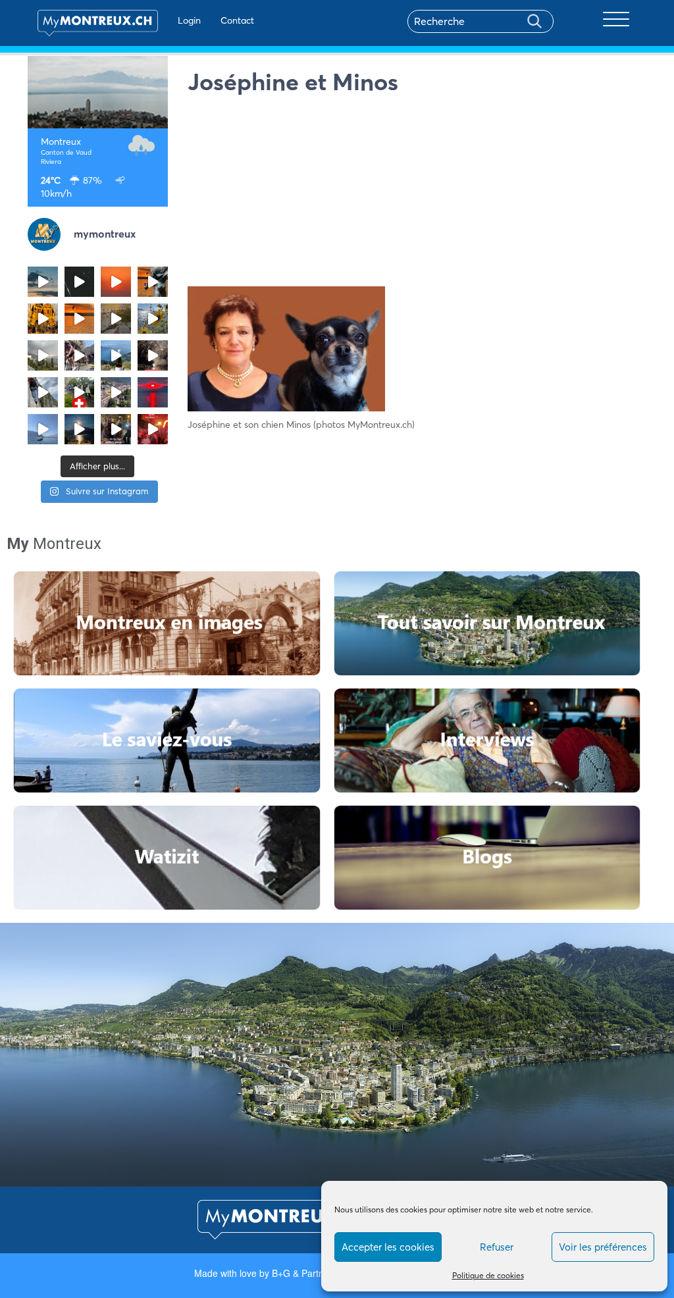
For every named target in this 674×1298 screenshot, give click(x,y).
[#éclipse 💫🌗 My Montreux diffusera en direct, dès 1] (80, 318)
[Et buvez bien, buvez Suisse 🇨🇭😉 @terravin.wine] (116, 355)
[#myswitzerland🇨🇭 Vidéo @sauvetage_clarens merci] (153, 355)
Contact (237, 20)
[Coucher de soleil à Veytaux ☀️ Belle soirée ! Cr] (153, 392)
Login (189, 20)
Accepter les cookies (388, 1247)
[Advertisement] (417, 194)
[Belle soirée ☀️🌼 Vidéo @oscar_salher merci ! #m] (153, 318)
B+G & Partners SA (311, 1273)
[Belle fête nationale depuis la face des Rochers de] (43, 392)
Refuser (496, 1247)
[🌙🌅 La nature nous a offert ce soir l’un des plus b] (116, 282)
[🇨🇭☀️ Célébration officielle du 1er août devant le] (80, 392)
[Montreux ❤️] (116, 429)
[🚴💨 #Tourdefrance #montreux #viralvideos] (80, 355)
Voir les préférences (603, 1247)
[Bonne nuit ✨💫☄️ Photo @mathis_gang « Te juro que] (80, 429)
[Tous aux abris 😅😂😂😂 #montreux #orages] (43, 355)
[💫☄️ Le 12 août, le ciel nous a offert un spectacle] (80, 282)
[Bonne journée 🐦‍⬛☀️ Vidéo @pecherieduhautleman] (43, 429)
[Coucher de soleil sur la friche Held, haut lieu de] (116, 318)
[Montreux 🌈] (153, 429)
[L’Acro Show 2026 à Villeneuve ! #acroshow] (43, 282)
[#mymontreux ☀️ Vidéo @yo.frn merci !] (116, 392)
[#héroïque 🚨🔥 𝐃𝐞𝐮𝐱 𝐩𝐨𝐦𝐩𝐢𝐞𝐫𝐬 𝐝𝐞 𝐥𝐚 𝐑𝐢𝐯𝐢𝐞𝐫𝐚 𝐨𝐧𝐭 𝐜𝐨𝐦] (43, 318)
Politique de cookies (488, 1275)
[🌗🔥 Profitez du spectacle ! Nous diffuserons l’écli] (153, 282)
